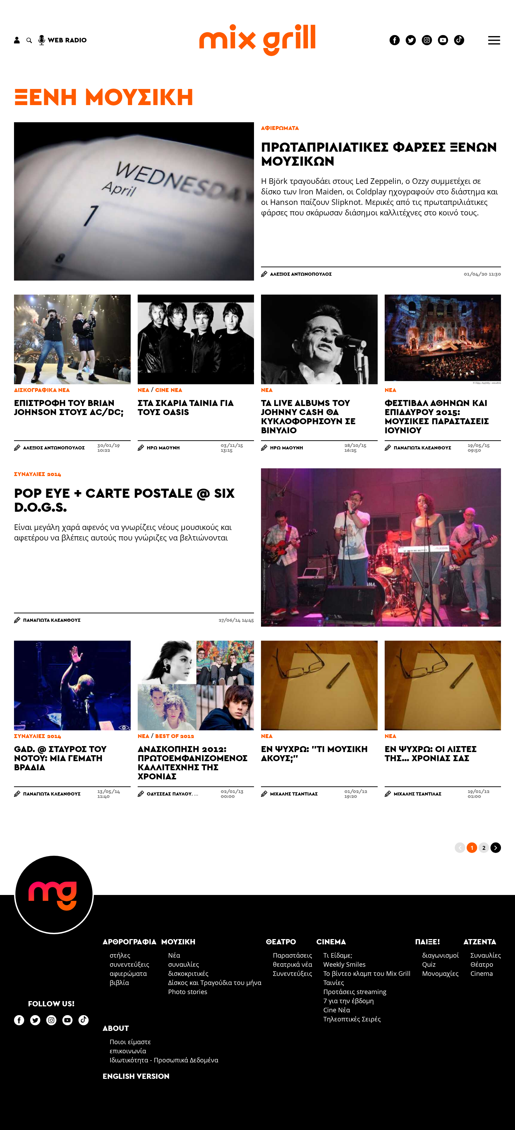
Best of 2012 (174, 736)
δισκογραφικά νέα (42, 390)
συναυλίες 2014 (37, 474)
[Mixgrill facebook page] (395, 40)
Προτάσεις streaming (354, 991)
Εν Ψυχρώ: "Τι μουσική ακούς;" (314, 753)
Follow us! (51, 1003)
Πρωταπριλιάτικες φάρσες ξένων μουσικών (379, 154)
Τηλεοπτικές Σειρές (352, 1019)
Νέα (143, 390)
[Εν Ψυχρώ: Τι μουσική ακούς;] (319, 685)
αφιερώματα (280, 128)
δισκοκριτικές (188, 973)
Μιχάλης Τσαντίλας (294, 793)
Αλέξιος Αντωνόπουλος (301, 273)
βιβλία (119, 982)
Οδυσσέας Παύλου (169, 793)
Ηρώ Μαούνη (163, 447)
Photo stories (187, 991)
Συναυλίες (486, 955)
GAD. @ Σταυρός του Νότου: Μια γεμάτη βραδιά (60, 758)
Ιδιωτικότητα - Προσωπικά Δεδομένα (164, 1060)
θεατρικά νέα (292, 964)
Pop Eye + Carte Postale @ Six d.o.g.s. (124, 500)
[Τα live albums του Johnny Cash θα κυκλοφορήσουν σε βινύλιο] (319, 339)
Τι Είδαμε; (337, 955)
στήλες (120, 955)
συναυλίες (183, 964)
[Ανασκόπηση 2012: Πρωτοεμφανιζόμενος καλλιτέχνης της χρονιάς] (196, 685)
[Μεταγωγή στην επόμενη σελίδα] (495, 847)
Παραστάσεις (292, 955)
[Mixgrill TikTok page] (459, 40)
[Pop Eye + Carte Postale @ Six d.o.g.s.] (381, 547)
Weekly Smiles (344, 964)
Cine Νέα (168, 390)
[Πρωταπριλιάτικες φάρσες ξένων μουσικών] (134, 201)
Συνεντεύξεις (292, 973)
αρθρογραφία (130, 941)
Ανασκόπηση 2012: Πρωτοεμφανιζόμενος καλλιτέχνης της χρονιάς (193, 762)
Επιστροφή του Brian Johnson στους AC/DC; (68, 407)
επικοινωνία (128, 1051)
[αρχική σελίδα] (257, 40)
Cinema (482, 973)
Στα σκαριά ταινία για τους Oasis (185, 407)
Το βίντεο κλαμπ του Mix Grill (367, 973)
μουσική (178, 941)
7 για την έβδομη (348, 1001)
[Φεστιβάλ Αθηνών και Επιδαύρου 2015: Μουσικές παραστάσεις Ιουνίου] (443, 339)
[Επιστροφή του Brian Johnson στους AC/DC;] (72, 339)
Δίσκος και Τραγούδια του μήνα (214, 982)
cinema (331, 941)
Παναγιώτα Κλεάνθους (422, 447)
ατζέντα (480, 941)
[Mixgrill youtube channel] (443, 40)
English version (136, 1076)
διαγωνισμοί (440, 955)
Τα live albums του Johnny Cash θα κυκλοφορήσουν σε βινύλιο (308, 416)
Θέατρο (482, 964)
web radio (67, 39)
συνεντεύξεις (129, 964)
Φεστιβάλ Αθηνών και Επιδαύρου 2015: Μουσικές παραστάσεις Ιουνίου (437, 416)
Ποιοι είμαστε (130, 1042)
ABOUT (116, 1028)
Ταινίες (333, 982)
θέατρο (281, 941)
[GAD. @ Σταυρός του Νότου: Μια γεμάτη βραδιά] (72, 685)
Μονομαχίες (440, 973)
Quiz (428, 964)
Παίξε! (427, 941)
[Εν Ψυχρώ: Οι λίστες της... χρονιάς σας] (443, 685)
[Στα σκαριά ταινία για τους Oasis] (196, 339)
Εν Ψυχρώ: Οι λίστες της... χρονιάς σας (431, 753)
